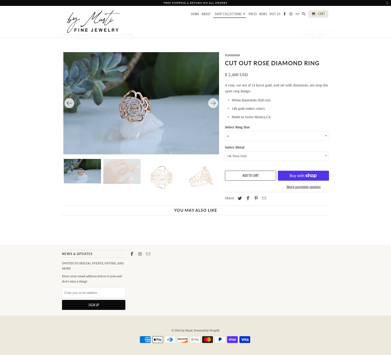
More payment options (303, 187)
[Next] (213, 103)
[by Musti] (93, 21)
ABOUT (206, 14)
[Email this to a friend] (263, 198)
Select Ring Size (237, 127)
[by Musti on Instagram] (140, 254)
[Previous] (69, 103)
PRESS (253, 14)
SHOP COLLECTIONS (230, 13)
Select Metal (234, 147)
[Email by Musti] (148, 254)
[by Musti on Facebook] (132, 254)
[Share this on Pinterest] (255, 198)
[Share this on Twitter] (239, 198)
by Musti (187, 330)
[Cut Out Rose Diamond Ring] (141, 103)
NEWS (263, 14)
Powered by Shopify (206, 330)
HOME (195, 14)
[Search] (304, 15)
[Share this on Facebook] (247, 198)
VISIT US (275, 14)
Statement (232, 55)
